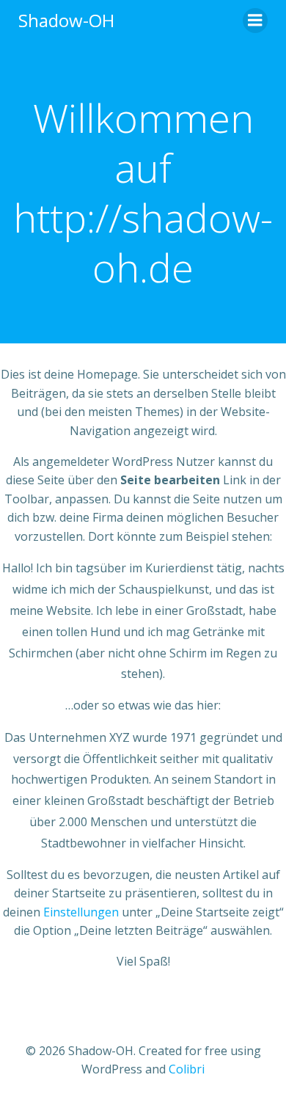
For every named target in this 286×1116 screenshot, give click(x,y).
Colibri (187, 1069)
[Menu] (255, 20)
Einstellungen (81, 912)
